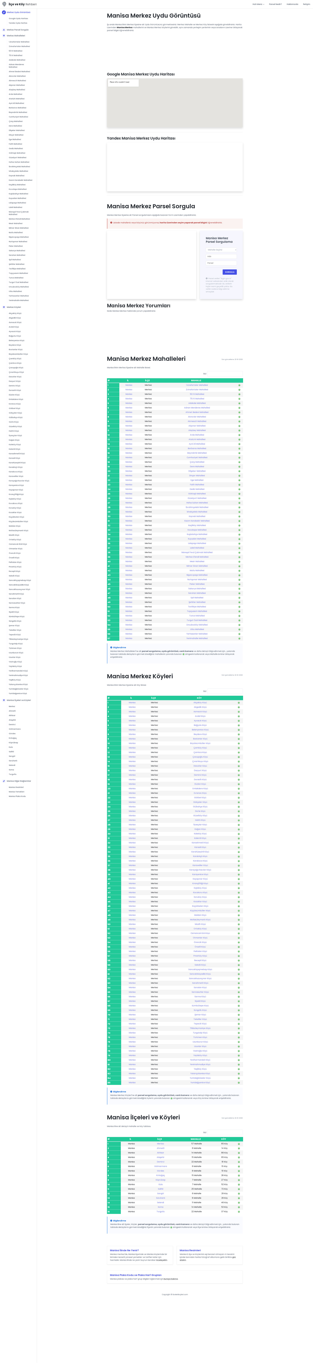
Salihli (11, 751)
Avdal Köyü (14, 327)
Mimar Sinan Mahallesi (18, 228)
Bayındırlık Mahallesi (18, 112)
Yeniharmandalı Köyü (18, 671)
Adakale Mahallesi (17, 60)
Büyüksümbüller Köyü (18, 354)
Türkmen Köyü (15, 648)
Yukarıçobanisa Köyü (18, 684)
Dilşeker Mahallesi (17, 130)
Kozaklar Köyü (15, 512)
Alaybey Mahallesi (17, 89)
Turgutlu (12, 774)
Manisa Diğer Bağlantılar (19, 781)
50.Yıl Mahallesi (15, 51)
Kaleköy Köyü (15, 444)
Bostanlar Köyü (15, 349)
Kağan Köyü (14, 440)
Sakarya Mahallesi (17, 250)
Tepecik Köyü (15, 634)
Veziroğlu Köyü (15, 662)
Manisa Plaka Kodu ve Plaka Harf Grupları (136, 1275)
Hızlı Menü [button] (258, 4)
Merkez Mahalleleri (16, 35)
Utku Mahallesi (15, 291)
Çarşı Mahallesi (15, 121)
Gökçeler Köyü (15, 413)
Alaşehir (12, 720)
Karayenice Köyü (16, 485)
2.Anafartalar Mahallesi (19, 46)
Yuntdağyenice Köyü (18, 693)
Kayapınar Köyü (16, 490)
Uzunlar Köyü (14, 657)
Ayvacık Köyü (15, 331)
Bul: (205, 373)
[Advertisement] (175, 51)
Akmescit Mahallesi (17, 80)
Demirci (12, 724)
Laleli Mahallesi (15, 207)
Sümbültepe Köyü (16, 616)
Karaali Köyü (14, 458)
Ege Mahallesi (15, 139)
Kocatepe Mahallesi (18, 189)
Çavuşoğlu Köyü (16, 367)
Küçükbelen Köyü (16, 517)
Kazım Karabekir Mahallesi (20, 180)
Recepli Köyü (14, 571)
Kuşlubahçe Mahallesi (18, 193)
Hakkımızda (292, 4)
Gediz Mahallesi (16, 148)
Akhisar (12, 715)
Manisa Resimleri (16, 787)
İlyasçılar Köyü (15, 435)
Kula (11, 747)
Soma (11, 770)
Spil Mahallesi (15, 259)
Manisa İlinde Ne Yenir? (124, 1250)
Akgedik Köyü (15, 318)
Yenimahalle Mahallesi (19, 300)
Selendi (12, 765)
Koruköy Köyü (15, 508)
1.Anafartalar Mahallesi (19, 42)
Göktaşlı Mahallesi (17, 153)
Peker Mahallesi (16, 246)
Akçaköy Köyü (15, 313)
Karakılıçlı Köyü (15, 467)
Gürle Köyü (14, 422)
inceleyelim (161, 1260)
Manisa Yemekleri (16, 792)
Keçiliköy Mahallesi (17, 184)
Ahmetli (12, 711)
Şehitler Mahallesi (16, 264)
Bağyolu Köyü (15, 336)
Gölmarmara (15, 729)
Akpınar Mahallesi (17, 85)
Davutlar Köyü (15, 376)
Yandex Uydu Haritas (18, 23)
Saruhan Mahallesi (17, 255)
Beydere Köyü (15, 345)
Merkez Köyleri (14, 307)
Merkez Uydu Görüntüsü (18, 12)
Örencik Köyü (15, 553)
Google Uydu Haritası (18, 18)
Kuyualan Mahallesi (17, 198)
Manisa (128, 385)
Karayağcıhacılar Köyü (19, 481)
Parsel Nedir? (275, 4)
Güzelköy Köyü (15, 426)
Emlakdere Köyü (16, 399)
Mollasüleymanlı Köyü (18, 530)
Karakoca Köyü (15, 471)
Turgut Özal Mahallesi (18, 282)
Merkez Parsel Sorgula (17, 29)
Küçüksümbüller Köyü (18, 521)
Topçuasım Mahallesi (18, 273)
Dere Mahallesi (15, 126)
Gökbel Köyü (14, 408)
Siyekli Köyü (14, 612)
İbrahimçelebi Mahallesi (19, 166)
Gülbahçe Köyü (15, 417)
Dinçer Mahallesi (16, 135)
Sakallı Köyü (14, 576)
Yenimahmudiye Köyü (18, 675)
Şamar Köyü (14, 625)
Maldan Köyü (14, 526)
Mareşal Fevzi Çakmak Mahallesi (19, 213)
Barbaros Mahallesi (17, 108)
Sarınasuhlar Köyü (17, 603)
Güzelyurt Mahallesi (17, 157)
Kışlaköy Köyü (15, 499)
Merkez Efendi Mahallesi (19, 219)
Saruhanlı (13, 760)
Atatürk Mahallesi (16, 98)
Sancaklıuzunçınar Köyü (19, 589)
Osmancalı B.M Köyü (18, 544)
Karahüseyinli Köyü (17, 462)
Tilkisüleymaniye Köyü (18, 639)
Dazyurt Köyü (15, 381)
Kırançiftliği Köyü (16, 494)
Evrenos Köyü (15, 404)
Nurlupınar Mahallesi (18, 241)
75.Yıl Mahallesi (15, 55)
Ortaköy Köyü (15, 539)
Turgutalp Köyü (16, 643)
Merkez (12, 706)
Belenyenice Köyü (16, 340)
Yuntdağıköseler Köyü (18, 689)
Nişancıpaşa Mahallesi (19, 237)
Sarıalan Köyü (15, 598)
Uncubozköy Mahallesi (19, 287)
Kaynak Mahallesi (16, 175)
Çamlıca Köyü (15, 363)
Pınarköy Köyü (15, 567)
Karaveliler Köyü (16, 476)
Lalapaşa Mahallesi (17, 203)
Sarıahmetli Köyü (16, 594)
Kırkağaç (13, 738)
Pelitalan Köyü (15, 562)
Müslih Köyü (14, 535)
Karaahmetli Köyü (17, 453)
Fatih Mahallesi (15, 144)
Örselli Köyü (14, 557)
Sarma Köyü (14, 607)
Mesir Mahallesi (15, 223)
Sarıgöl (12, 756)
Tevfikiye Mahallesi (17, 268)
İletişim (306, 4)
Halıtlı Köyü (14, 431)
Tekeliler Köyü (15, 630)
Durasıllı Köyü (15, 390)
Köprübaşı (13, 742)
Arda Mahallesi (15, 94)
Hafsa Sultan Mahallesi (19, 162)
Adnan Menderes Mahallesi (16, 65)
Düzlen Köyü (14, 395)
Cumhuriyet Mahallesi (18, 117)
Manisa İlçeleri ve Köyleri (19, 700)
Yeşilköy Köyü (15, 680)
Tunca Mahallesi (16, 278)
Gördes (12, 733)
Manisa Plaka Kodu (17, 796)
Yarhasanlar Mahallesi (19, 296)
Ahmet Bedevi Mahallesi (19, 71)
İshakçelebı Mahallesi (18, 171)
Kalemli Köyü (14, 449)
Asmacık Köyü (15, 322)
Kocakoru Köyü (15, 503)
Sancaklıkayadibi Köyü (19, 585)
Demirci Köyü (14, 386)
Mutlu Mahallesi (16, 232)
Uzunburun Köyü (16, 652)
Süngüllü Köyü (15, 621)
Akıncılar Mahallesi (17, 76)
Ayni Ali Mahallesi (16, 103)
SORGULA (229, 272)
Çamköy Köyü (15, 358)
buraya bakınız (171, 1279)
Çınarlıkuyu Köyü (16, 372)
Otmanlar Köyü (15, 548)
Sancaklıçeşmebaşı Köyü (20, 580)
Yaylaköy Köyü (15, 666)
